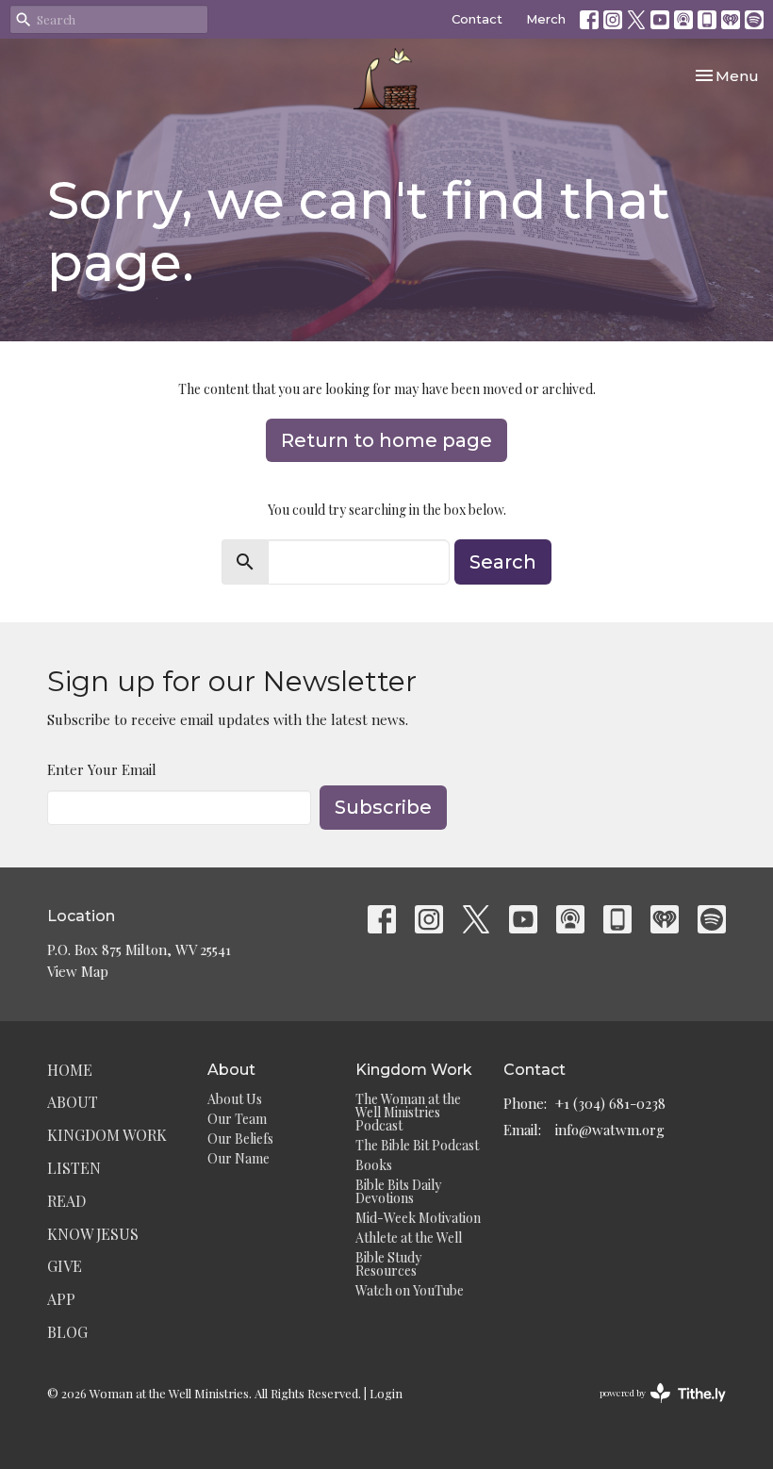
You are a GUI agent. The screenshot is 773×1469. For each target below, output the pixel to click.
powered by (652, 1408)
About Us (234, 1099)
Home (69, 1070)
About (72, 1102)
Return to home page (386, 440)
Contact (477, 18)
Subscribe (383, 807)
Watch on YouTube (409, 1290)
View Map (77, 971)
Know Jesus (93, 1234)
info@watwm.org (610, 1129)
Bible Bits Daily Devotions (398, 1191)
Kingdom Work (107, 1135)
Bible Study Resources (388, 1263)
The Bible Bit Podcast (417, 1145)
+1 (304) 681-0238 (610, 1103)
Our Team (237, 1119)
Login (386, 1393)
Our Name (238, 1158)
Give (64, 1266)
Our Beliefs (240, 1138)
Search (502, 562)
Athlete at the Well (408, 1237)
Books (373, 1165)
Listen (74, 1168)
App (61, 1299)
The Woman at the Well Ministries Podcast (408, 1112)
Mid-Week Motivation (418, 1218)
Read (66, 1201)
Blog (67, 1332)
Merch (546, 18)
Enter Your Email (101, 769)
